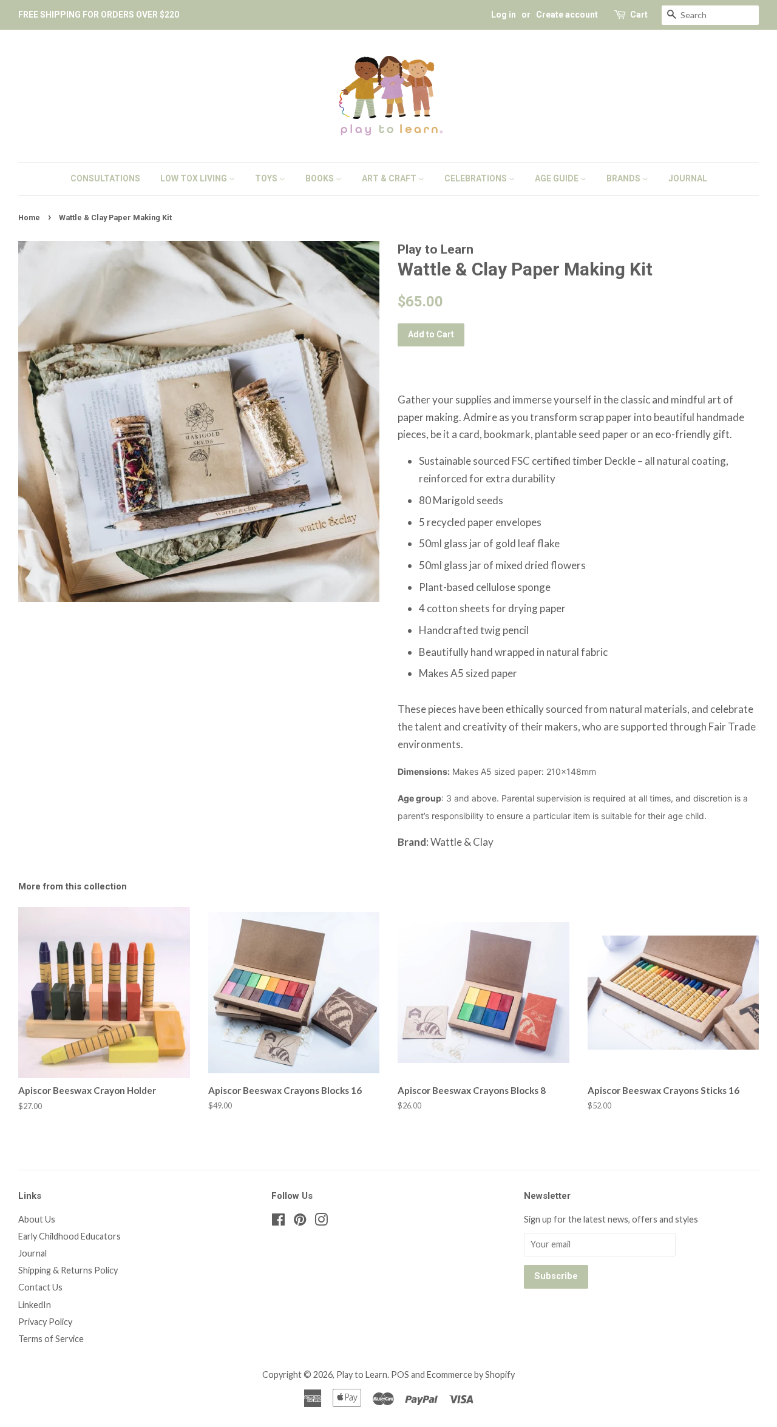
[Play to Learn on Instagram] (321, 1221)
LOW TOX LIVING (194, 178)
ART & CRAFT (390, 178)
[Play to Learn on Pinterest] (300, 1221)
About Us (36, 1219)
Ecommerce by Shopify (471, 1374)
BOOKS (320, 178)
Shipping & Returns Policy (68, 1270)
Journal (32, 1253)
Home (29, 217)
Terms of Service (51, 1339)
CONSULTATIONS (105, 178)
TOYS (267, 178)
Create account (567, 14)
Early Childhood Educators (69, 1236)
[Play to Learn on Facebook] (278, 1221)
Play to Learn (361, 1374)
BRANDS (624, 178)
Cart (639, 14)
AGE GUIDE (557, 178)
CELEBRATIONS (476, 178)
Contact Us (40, 1287)
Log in (503, 14)
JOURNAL (687, 178)
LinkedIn (34, 1305)
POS (400, 1374)
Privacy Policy (45, 1322)
